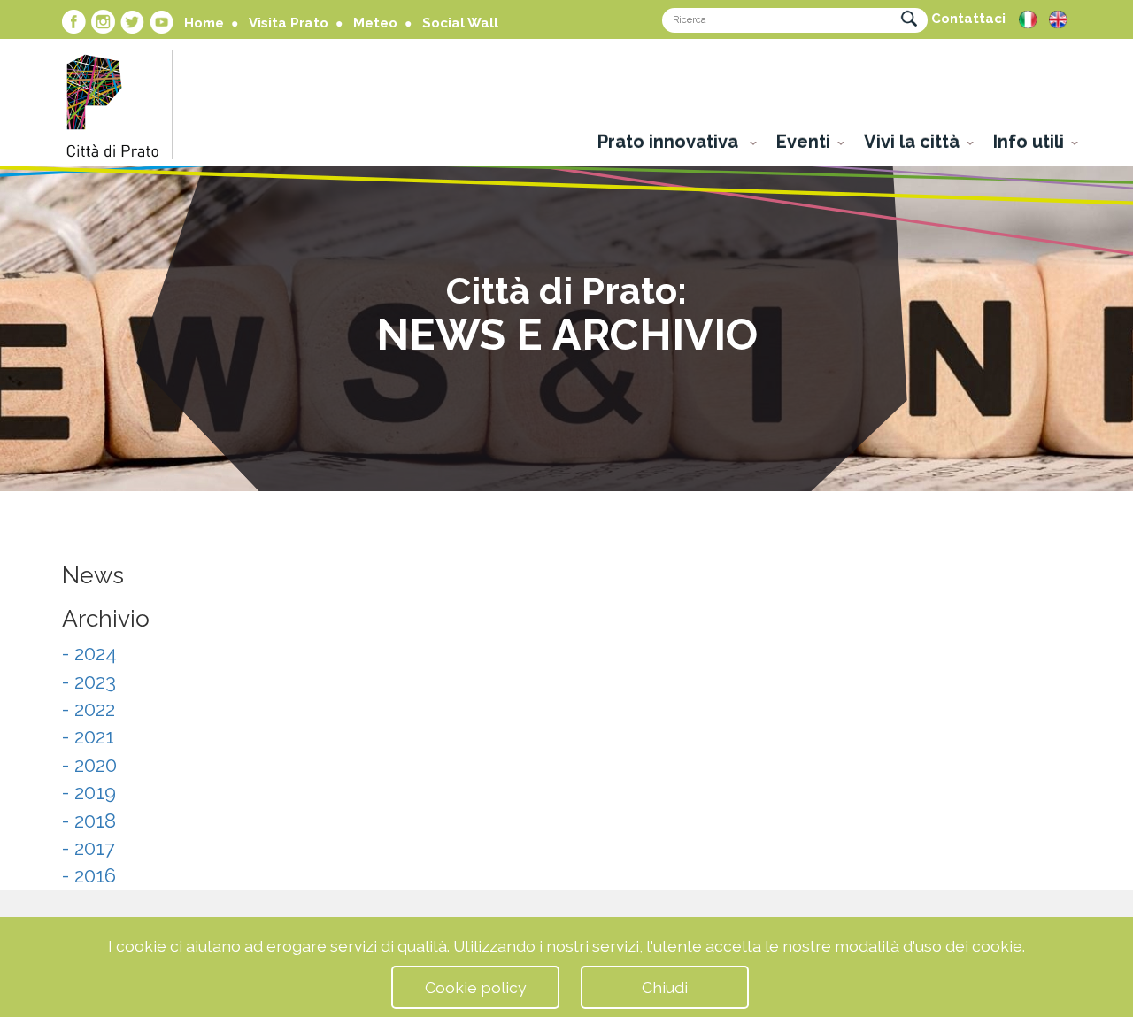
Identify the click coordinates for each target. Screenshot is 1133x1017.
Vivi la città (912, 141)
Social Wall (460, 23)
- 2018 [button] (89, 820)
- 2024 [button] (89, 653)
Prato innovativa (670, 141)
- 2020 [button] (89, 764)
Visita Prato (288, 23)
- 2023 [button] (89, 681)
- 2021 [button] (88, 736)
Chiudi (665, 987)
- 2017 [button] (88, 847)
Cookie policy (476, 987)
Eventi (803, 141)
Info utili (1028, 141)
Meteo (375, 23)
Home (204, 23)
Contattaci (968, 19)
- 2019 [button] (89, 792)
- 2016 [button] (89, 875)
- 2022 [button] (88, 708)
